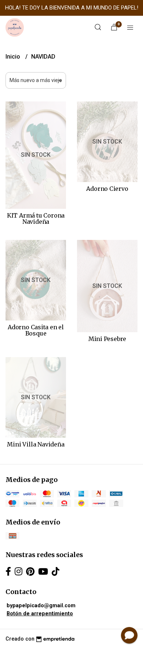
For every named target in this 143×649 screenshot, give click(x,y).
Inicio (14, 56)
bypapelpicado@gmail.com (41, 605)
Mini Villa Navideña (35, 444)
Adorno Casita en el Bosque (36, 330)
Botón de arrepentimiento (40, 614)
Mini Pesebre (107, 338)
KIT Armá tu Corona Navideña (36, 219)
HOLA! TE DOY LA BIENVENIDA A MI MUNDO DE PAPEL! (71, 7)
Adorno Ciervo (107, 188)
